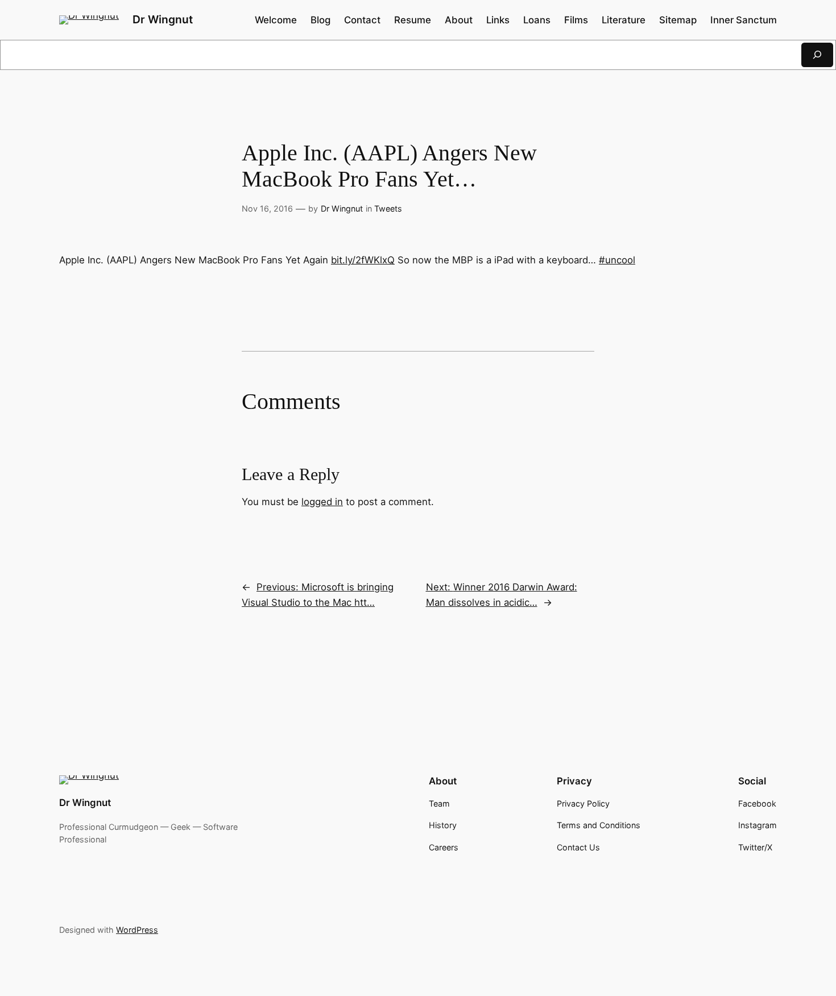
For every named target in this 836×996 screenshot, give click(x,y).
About (459, 20)
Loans (537, 20)
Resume (412, 20)
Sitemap (678, 20)
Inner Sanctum (743, 20)
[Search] (817, 55)
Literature (623, 20)
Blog (320, 20)
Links (498, 20)
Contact (362, 20)
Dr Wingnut (163, 19)
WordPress (137, 930)
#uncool (617, 260)
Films (576, 20)
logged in (322, 501)
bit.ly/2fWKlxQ (363, 260)
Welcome (276, 20)
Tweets (388, 208)
